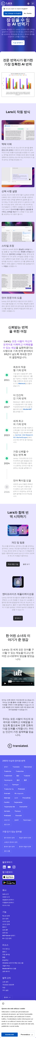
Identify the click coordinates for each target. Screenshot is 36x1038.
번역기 (6, 767)
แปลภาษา (7, 820)
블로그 (4, 951)
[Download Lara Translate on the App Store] (8, 877)
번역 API (5, 930)
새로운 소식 (6, 897)
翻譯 (25, 780)
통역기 (4, 927)
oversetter (23, 807)
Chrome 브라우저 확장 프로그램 (12, 963)
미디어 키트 (6, 905)
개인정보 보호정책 (8, 984)
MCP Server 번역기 (8, 935)
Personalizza (25, 1034)
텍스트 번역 (6, 916)
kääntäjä (7, 798)
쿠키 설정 (5, 990)
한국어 (6, 997)
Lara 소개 (5, 894)
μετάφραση (19, 793)
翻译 (18, 780)
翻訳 (17, 776)
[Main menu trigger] (33, 4)
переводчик (8, 780)
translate (16, 767)
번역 (9, 838)
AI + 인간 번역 (6, 938)
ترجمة (6, 784)
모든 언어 (7, 824)
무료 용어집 (6, 954)
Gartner (18, 435)
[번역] (6, 4)
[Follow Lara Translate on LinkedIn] (4, 867)
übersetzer (28, 767)
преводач (15, 784)
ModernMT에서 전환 (9, 968)
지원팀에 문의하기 (8, 902)
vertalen (7, 811)
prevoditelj (26, 798)
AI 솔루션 (5, 960)
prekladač (7, 815)
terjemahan (18, 802)
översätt (18, 815)
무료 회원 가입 (13, 564)
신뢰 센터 (5, 982)
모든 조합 (7, 851)
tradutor (27, 776)
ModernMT (27, 409)
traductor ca (9, 789)
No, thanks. (28, 13)
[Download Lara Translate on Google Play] (9, 883)
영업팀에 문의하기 (8, 900)
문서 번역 (5, 918)
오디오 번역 (6, 924)
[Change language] (28, 4)
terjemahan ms (9, 807)
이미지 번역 (6, 921)
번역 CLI (5, 933)
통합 (3, 957)
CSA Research (27, 435)
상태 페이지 (6, 971)
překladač (21, 789)
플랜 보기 (26, 564)
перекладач (27, 820)
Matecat (21, 383)
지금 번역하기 (18, 43)
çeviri (16, 820)
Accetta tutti (9, 1034)
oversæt (7, 793)
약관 (3, 987)
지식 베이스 (6, 949)
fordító (6, 802)
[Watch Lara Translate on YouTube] (9, 867)
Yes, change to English (13, 13)
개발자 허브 (6, 966)
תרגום (16, 798)
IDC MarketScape (20, 437)
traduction (20, 771)
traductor (7, 771)
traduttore (8, 776)
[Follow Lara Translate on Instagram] (14, 867)
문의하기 (18, 618)
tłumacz (17, 811)
